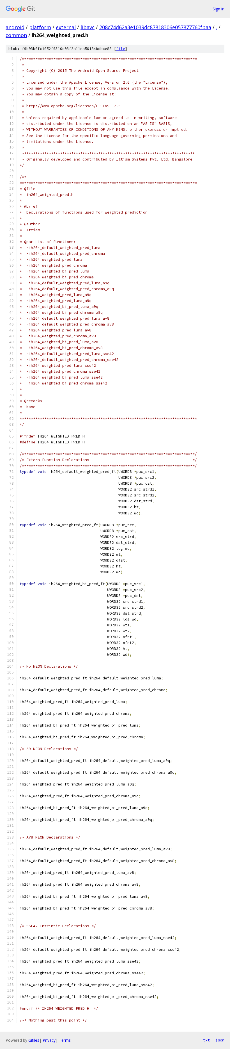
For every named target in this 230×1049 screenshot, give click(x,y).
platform (40, 27)
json (219, 1040)
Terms (65, 1040)
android (15, 27)
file (120, 48)
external (66, 27)
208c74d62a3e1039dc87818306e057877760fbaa (155, 27)
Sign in (218, 9)
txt (206, 1040)
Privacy (49, 1040)
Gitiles (33, 1040)
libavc (88, 27)
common (16, 35)
